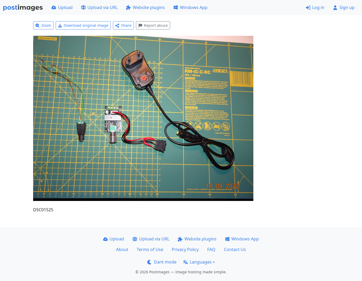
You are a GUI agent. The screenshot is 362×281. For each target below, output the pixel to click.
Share (126, 25)
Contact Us (235, 249)
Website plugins (149, 7)
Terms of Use (150, 249)
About (122, 249)
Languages (201, 262)
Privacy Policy (185, 249)
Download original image (86, 25)
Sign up (347, 7)
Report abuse (156, 25)
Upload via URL (102, 7)
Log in (318, 7)
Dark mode (165, 262)
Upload (65, 7)
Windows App (194, 7)
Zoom (46, 25)
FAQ (211, 249)
